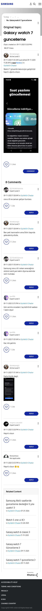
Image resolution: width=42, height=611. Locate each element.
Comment (31, 171)
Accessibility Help (9, 582)
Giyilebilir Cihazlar (10, 66)
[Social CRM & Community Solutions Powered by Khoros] (32, 574)
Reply (31, 213)
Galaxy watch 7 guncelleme (20, 560)
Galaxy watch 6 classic (17, 532)
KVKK (3, 599)
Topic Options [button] (34, 23)
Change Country (8, 604)
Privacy (4, 591)
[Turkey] (7, 4)
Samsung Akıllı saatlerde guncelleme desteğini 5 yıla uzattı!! (20, 504)
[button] (34, 55)
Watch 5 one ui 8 (14, 520)
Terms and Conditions (11, 587)
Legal (3, 595)
